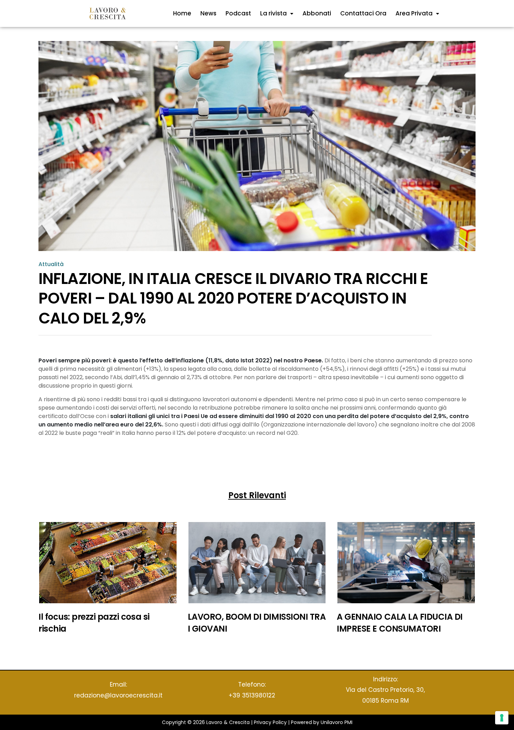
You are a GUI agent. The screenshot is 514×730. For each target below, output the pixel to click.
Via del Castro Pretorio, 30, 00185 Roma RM (385, 695)
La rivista (273, 13)
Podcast (238, 13)
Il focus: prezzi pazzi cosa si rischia (94, 622)
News (208, 13)
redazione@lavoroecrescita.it (118, 695)
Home (182, 13)
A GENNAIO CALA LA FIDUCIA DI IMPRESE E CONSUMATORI (400, 622)
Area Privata (414, 13)
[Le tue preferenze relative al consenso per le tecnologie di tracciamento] (501, 717)
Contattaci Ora (363, 13)
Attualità (51, 264)
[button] (277, 13)
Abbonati (316, 13)
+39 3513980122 (252, 695)
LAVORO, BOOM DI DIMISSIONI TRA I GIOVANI (257, 622)
